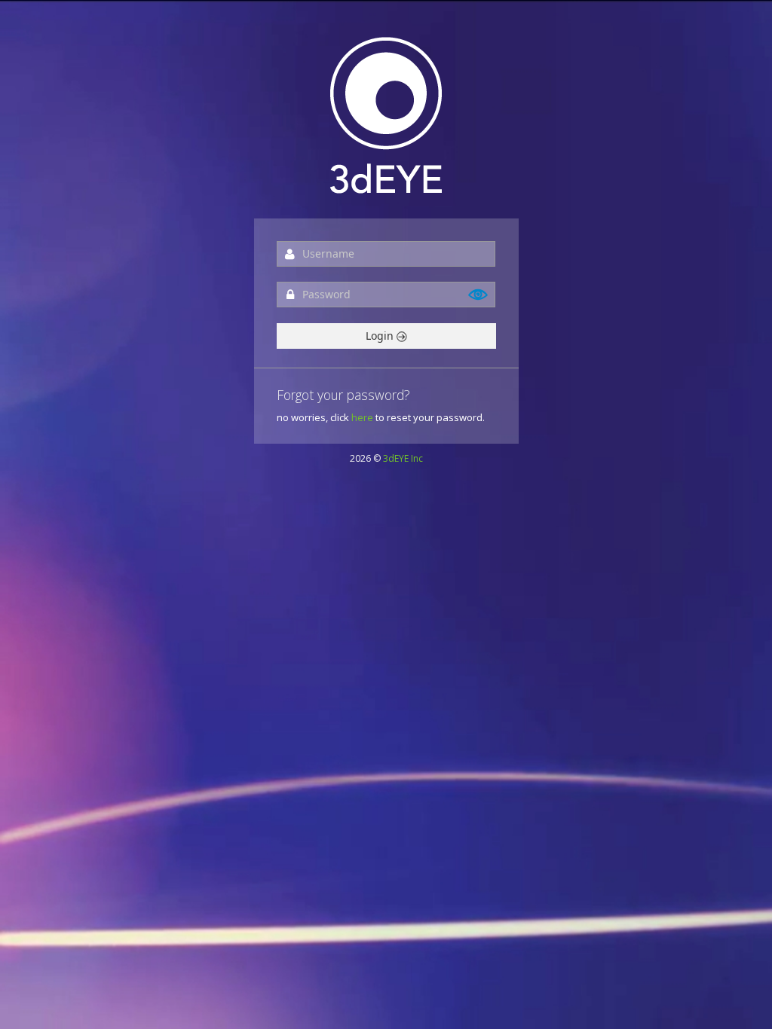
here (362, 417)
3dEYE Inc (403, 458)
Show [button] (478, 294)
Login (381, 335)
